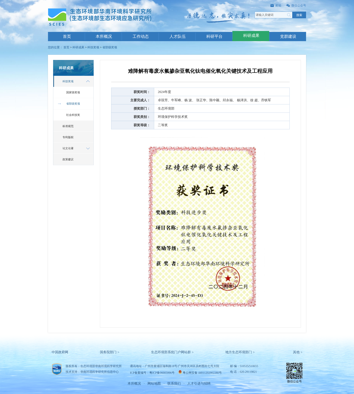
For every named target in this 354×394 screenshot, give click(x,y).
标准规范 (68, 126)
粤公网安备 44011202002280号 (202, 372)
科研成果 (251, 35)
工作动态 (141, 36)
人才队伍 (177, 36)
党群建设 (288, 36)
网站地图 (154, 383)
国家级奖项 (73, 92)
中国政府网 (60, 352)
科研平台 (214, 36)
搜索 (299, 15)
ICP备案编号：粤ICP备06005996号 (152, 372)
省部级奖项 (109, 47)
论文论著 (68, 148)
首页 (67, 36)
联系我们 (174, 383)
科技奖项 (93, 47)
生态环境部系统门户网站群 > (172, 352)
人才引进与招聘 (199, 383)
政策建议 (68, 159)
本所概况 (104, 36)
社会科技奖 (73, 114)
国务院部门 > (109, 352)
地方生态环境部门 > (240, 352)
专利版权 (68, 137)
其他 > (297, 352)
